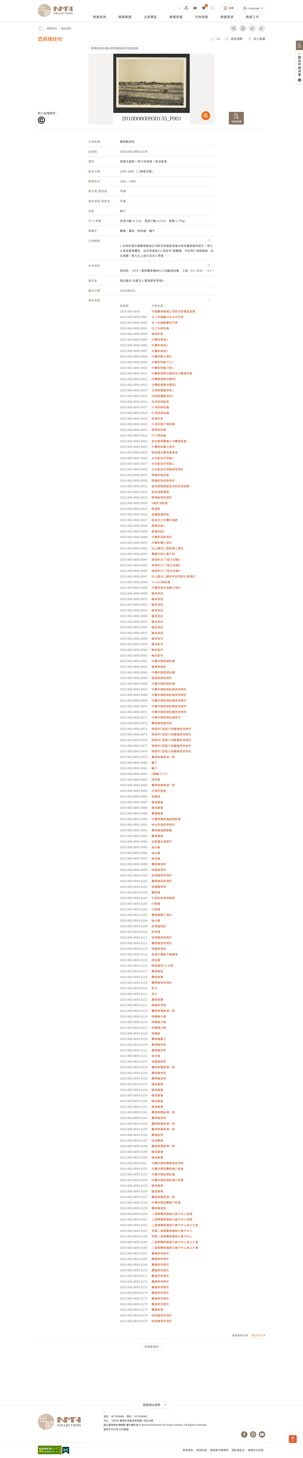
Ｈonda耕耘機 (161, 582)
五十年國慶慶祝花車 (165, 322)
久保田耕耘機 (160, 407)
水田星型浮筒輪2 (163, 463)
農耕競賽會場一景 (163, 757)
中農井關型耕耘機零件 (166, 717)
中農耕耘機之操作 (163, 447)
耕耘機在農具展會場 (165, 452)
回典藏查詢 (151, 1346)
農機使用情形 (160, 1253)
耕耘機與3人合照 (163, 965)
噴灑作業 (157, 418)
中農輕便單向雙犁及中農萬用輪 (172, 373)
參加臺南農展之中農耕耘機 (169, 441)
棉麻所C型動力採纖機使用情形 (171, 729)
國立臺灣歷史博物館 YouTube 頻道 (262, 1434)
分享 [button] (233, 28)
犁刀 (154, 988)
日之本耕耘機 (160, 328)
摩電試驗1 (158, 526)
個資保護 (201, 1450)
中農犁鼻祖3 (160, 351)
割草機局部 (159, 926)
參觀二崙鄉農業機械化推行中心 (172, 1231)
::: (179, 8)
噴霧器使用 (159, 870)
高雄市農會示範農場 (165, 954)
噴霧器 (156, 1033)
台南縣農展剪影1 (163, 390)
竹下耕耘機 (159, 435)
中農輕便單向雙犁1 (164, 379)
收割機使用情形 (162, 937)
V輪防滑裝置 (160, 503)
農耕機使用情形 (162, 881)
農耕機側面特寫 (162, 723)
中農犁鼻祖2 (160, 345)
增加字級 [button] (252, 28)
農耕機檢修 (159, 864)
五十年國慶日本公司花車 (168, 317)
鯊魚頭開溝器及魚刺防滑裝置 (171, 486)
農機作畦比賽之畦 (163, 554)
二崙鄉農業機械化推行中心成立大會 (175, 1225)
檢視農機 (157, 1140)
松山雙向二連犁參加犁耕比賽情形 (173, 576)
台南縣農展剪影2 (163, 396)
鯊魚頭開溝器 (160, 492)
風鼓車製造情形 (162, 678)
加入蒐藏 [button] (259, 39)
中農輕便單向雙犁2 (164, 385)
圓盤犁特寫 (159, 1005)
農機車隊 (157, 1309)
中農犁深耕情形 (162, 537)
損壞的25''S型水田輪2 (166, 565)
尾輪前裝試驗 (160, 475)
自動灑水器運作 (162, 841)
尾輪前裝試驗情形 (163, 480)
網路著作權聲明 (219, 1450)
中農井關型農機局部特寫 (168, 1163)
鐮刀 (154, 762)
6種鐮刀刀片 (160, 774)
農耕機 (156, 892)
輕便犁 (156, 509)
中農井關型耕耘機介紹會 (168, 1180)
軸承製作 (157, 638)
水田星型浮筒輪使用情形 (168, 469)
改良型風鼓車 (160, 401)
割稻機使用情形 (162, 875)
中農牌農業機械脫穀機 (166, 819)
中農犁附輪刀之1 (163, 362)
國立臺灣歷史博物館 (67, 1422)
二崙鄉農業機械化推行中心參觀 (172, 1214)
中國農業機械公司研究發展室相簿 (173, 311)
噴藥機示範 (159, 1016)
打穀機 (156, 903)
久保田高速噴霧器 (163, 898)
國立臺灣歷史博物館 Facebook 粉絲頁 (244, 1434)
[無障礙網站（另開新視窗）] (50, 1450)
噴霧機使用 (159, 887)
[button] (214, 39)
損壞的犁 (157, 334)
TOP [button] (293, 1439)
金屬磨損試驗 (160, 514)
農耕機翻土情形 (162, 915)
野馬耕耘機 (159, 430)
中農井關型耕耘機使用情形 (169, 689)
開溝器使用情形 (162, 497)
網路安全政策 (256, 1450)
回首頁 (40, 28)
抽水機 (156, 847)
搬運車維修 (159, 667)
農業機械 (157, 836)
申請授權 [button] (236, 121)
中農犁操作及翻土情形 (166, 588)
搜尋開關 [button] (213, 8)
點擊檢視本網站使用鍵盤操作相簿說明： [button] (116, 48)
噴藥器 (156, 796)
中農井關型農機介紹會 (166, 1202)
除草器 (156, 779)
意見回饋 (237, 39)
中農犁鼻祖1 (160, 339)
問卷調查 (188, 1450)
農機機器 (157, 813)
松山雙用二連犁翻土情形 (168, 548)
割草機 (156, 932)
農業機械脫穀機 (162, 830)
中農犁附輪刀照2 (163, 368)
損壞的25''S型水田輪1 (166, 559)
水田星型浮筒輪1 (163, 458)
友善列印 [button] (242, 28)
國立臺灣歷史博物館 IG (253, 1434)
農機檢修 (157, 1135)
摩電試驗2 (158, 531)
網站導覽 (186, 8)
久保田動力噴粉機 (163, 424)
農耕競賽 (157, 977)
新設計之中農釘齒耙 (165, 520)
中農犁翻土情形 (162, 356)
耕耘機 (156, 960)
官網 (231, 8)
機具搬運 (157, 802)
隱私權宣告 (238, 1450)
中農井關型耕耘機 (163, 661)
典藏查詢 (52, 28)
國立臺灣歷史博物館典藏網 (57, 10)
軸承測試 (157, 593)
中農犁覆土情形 (162, 542)
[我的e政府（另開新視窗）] (65, 1451)
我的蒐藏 (204, 8)
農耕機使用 (159, 1044)
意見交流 (195, 8)
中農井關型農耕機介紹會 (168, 1169)
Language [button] (254, 8)
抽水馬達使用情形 (163, 824)
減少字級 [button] (261, 28)
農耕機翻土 (159, 1039)
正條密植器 (159, 791)
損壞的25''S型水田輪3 (166, 571)
